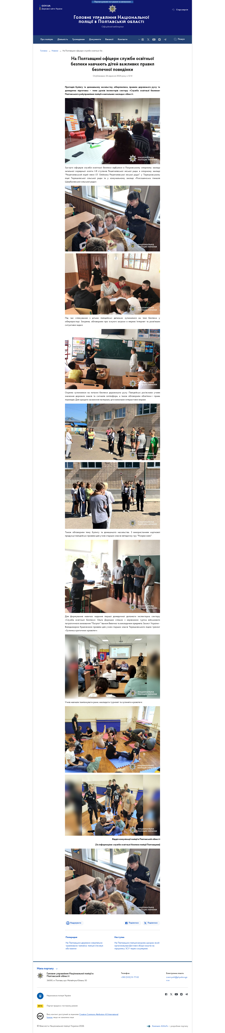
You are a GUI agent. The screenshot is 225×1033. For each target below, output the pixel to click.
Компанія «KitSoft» (160, 1026)
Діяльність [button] (62, 39)
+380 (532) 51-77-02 (130, 977)
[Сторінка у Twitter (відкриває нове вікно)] (148, 39)
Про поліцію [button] (46, 39)
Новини (55, 51)
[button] (47, 968)
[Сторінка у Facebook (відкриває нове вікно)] (142, 39)
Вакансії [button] (109, 39)
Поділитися (134, 923)
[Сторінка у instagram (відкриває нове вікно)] (159, 39)
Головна (43, 51)
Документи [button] (95, 39)
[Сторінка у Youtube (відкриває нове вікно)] (153, 39)
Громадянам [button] (78, 39)
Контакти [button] (122, 39)
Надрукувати (75, 923)
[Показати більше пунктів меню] (139, 39)
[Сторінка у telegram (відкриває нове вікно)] (165, 39)
